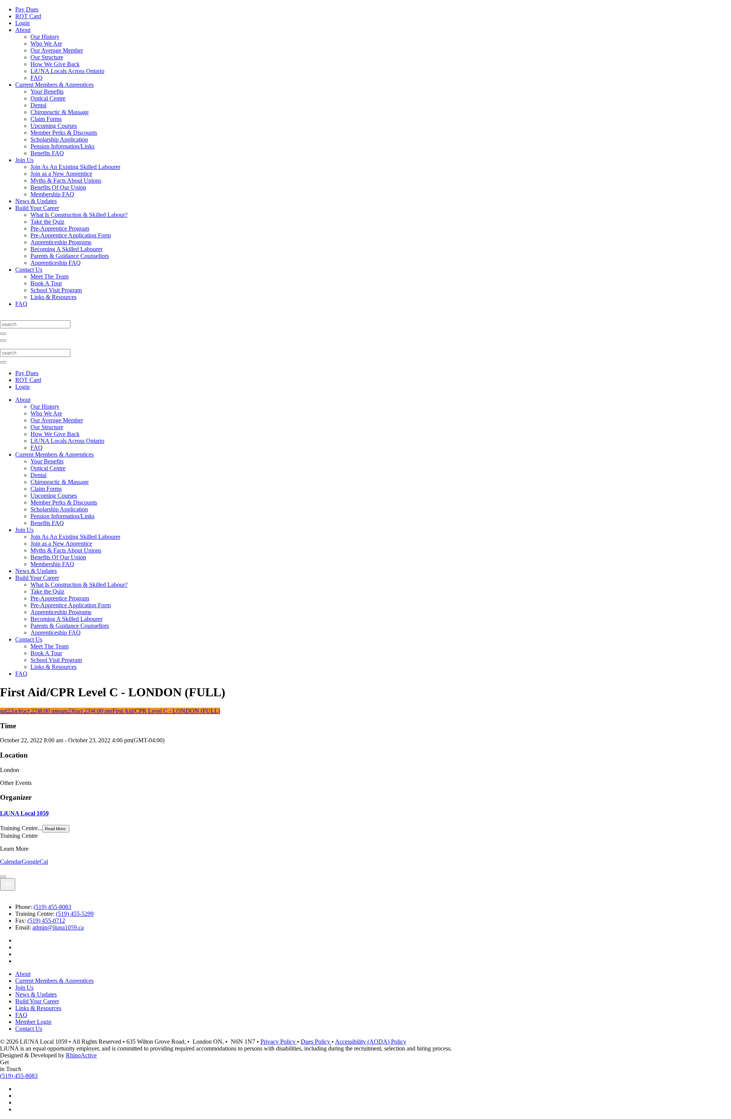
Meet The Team (49, 276)
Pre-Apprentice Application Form (70, 235)
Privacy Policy (278, 1041)
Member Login (33, 1022)
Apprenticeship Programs (60, 242)
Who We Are (46, 43)
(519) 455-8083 (52, 907)
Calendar (11, 861)
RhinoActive (81, 1055)
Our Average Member (56, 50)
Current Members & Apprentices (54, 84)
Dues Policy (316, 1041)
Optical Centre (47, 98)
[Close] (3, 876)
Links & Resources (53, 297)
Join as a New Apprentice (61, 173)
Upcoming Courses (53, 126)
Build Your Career (37, 208)
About (22, 30)
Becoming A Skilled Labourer (66, 249)
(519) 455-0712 (46, 920)
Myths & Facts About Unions (65, 180)
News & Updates (36, 201)
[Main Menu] (3, 340)
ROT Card (28, 16)
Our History (44, 36)
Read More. (56, 828)
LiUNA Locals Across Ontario (67, 71)
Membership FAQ (52, 194)
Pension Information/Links (62, 146)
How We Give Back (55, 64)
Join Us (24, 160)
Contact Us (28, 269)
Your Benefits (47, 91)
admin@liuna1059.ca (58, 927)
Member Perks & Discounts (63, 132)
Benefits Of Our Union (58, 187)
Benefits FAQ (47, 153)
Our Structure (46, 57)
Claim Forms (46, 119)
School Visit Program (56, 290)
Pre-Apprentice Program (59, 228)
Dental (38, 105)
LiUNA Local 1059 (24, 813)
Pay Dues (26, 9)
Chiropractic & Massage (59, 112)
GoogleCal (35, 861)
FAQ (36, 78)
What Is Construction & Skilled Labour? (79, 215)
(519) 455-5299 (75, 913)
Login (22, 23)
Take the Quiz (47, 221)
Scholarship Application (59, 139)
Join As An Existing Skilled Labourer (75, 167)
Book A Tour (46, 283)
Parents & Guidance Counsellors (69, 256)
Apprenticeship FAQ (55, 262)
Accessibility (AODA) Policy (370, 1041)
